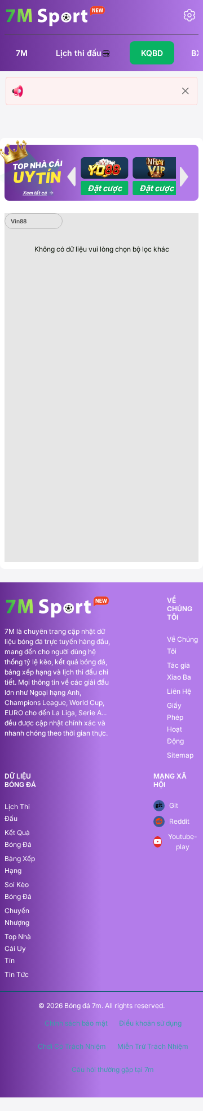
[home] (56, 16)
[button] (71, 176)
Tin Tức (17, 974)
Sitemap (180, 755)
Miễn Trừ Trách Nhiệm (152, 1047)
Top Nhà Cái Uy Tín (18, 948)
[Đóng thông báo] (185, 91)
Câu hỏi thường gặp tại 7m (113, 1070)
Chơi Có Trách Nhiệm (72, 1047)
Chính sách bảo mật (76, 1023)
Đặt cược (104, 188)
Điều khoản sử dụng (150, 1023)
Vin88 (19, 221)
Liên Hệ (179, 691)
